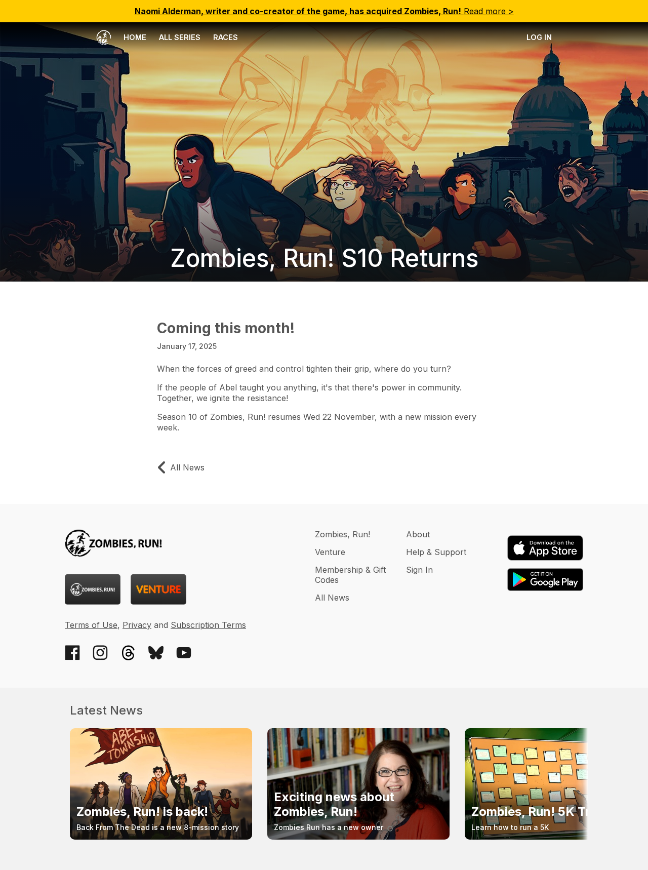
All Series (179, 37)
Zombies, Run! (342, 534)
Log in (539, 37)
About (418, 534)
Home (134, 37)
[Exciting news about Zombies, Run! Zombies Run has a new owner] (358, 837)
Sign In (419, 570)
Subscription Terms (208, 625)
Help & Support (436, 552)
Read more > (324, 11)
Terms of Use (91, 625)
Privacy (137, 625)
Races (225, 37)
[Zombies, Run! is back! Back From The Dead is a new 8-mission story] (161, 837)
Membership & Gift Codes (350, 575)
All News (332, 597)
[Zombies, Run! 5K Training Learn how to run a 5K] (556, 837)
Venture (330, 552)
